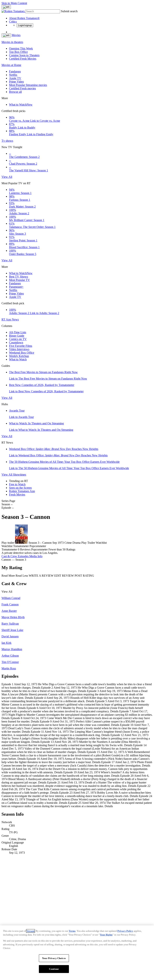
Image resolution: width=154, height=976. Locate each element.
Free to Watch (17, 484)
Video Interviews (19, 349)
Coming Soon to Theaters (24, 55)
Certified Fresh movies (22, 88)
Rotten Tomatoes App (22, 491)
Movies (16, 35)
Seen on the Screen (20, 487)
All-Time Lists (17, 332)
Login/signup (25, 25)
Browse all (15, 91)
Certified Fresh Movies (22, 58)
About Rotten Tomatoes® (24, 18)
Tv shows (7, 140)
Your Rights (106, 934)
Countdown (16, 342)
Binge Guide (16, 335)
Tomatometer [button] (9, 549)
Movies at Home (11, 65)
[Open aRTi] (6, 7)
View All (7, 176)
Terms (72, 931)
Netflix (13, 74)
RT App (7, 319)
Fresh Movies (17, 494)
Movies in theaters (12, 42)
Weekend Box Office (21, 352)
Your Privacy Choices (54, 958)
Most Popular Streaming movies (28, 85)
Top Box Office (18, 51)
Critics (13, 21)
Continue (54, 969)
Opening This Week (21, 48)
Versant (30, 931)
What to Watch (20, 104)
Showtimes (19, 474)
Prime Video (16, 81)
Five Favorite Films (20, 345)
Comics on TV (18, 339)
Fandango (15, 71)
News (15, 319)
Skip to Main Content (14, 3)
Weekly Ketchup (19, 356)
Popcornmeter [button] (39, 549)
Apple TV (15, 78)
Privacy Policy (125, 931)
